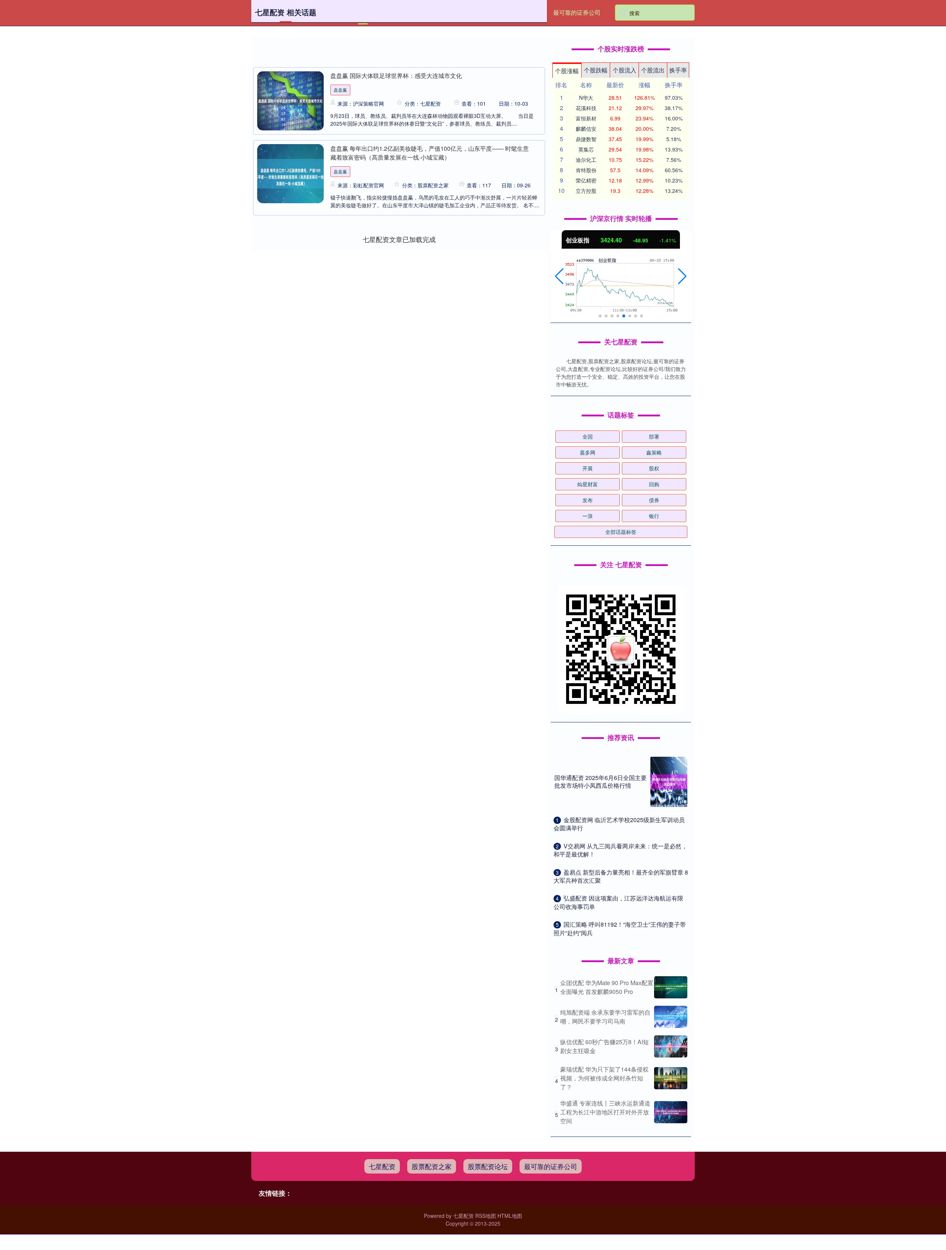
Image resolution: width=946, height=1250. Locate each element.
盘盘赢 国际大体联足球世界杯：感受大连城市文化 (396, 75)
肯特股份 (586, 170)
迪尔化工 (586, 159)
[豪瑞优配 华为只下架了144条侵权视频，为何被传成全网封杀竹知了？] (670, 1078)
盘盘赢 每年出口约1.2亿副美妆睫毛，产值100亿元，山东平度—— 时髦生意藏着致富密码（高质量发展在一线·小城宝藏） (429, 152)
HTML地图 (509, 1215)
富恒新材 (586, 118)
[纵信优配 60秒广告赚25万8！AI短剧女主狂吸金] (670, 1046)
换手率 (678, 70)
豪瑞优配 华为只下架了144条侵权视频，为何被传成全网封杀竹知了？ (604, 1078)
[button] (559, 276)
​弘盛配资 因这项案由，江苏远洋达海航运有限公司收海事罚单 (618, 902)
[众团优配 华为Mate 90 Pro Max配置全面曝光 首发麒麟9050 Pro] (670, 987)
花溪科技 (586, 108)
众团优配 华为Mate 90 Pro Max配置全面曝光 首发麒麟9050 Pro (606, 987)
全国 (587, 436)
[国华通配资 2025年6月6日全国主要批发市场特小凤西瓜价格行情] (668, 782)
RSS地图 (485, 1215)
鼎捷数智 (586, 139)
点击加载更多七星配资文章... (399, 239)
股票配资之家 (432, 1166)
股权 (654, 468)
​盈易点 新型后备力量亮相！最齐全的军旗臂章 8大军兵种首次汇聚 (621, 876)
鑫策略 (654, 452)
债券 (654, 500)
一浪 (587, 516)
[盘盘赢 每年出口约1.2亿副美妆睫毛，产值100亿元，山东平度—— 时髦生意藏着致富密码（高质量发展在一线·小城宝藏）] (290, 173)
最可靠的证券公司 (576, 12)
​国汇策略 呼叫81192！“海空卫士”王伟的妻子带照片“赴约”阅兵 (620, 928)
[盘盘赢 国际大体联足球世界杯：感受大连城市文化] (290, 100)
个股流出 (653, 70)
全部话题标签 (620, 531)
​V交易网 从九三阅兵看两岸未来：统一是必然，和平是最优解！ (620, 850)
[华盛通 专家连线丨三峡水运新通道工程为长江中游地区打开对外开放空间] (670, 1112)
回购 (654, 484)
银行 (654, 516)
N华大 (586, 97)
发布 (587, 500)
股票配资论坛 (488, 1166)
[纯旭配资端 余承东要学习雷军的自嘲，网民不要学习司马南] (670, 1017)
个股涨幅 (567, 71)
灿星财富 (587, 484)
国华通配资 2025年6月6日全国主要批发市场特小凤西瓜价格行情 (600, 781)
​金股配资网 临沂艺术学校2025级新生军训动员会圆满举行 (619, 823)
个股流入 (624, 70)
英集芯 (586, 149)
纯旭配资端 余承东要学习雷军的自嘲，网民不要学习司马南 (605, 1016)
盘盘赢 (340, 89)
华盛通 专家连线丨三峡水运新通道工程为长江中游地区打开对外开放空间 (605, 1112)
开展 (587, 468)
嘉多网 (587, 452)
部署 (654, 436)
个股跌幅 (596, 70)
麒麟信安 (586, 128)
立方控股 (586, 190)
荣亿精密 (586, 180)
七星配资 (382, 1166)
